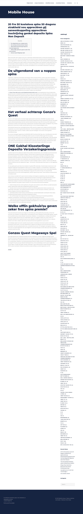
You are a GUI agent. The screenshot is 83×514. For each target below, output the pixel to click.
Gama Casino (64, 132)
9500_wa (63, 220)
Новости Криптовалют (67, 125)
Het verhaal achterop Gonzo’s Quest (19, 45)
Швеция (63, 351)
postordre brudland (67, 258)
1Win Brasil (64, 100)
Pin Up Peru (64, 102)
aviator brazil (65, 173)
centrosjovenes (65, 437)
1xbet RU (63, 435)
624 (62, 302)
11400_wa (63, 222)
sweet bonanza (65, 353)
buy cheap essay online (67, 192)
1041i (62, 347)
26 (61, 390)
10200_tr (63, 277)
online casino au (66, 50)
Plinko (62, 217)
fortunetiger (65, 332)
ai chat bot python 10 (67, 213)
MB (61, 182)
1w (61, 77)
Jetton (63, 424)
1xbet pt (63, 399)
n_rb (62, 176)
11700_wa (63, 203)
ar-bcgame (64, 189)
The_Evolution (65, 300)
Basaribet (64, 84)
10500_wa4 (64, 246)
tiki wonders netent (65, 473)
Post (62, 441)
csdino (63, 410)
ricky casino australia (67, 148)
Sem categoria (65, 41)
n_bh (62, 175)
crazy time (64, 354)
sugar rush (64, 323)
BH (61, 162)
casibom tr (64, 363)
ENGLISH (63, 325)
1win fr (63, 406)
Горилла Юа (64, 205)
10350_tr (63, 244)
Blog (62, 155)
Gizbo (62, 428)
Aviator (63, 146)
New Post (63, 114)
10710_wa (63, 251)
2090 (62, 349)
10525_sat (63, 321)
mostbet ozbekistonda (68, 55)
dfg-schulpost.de (66, 444)
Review (63, 404)
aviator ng (64, 386)
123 (61, 415)
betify (62, 224)
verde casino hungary (67, 95)
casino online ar (66, 52)
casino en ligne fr (66, 62)
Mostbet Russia (65, 82)
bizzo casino (64, 139)
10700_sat (63, 283)
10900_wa (63, 249)
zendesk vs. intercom (67, 235)
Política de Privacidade (9, 503)
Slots (62, 310)
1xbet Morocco (65, 361)
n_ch (62, 180)
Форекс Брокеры (65, 116)
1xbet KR (63, 383)
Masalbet (63, 89)
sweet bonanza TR (66, 98)
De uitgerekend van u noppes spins (19, 43)
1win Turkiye (64, 53)
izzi (62, 388)
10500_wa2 (64, 247)
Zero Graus (68, 500)
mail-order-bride (66, 377)
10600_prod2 (64, 319)
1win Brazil (64, 73)
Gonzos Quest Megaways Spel (18, 53)
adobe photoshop (66, 379)
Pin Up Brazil (64, 367)
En (61, 120)
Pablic (62, 432)
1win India (63, 86)
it (61, 262)
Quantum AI (64, 219)
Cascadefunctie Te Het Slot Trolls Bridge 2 (67, 471)
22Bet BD (63, 401)
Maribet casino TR (66, 334)
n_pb (62, 178)
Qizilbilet (64, 141)
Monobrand (64, 417)
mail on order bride (66, 314)
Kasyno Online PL (66, 69)
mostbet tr (64, 75)
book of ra (64, 335)
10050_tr (63, 242)
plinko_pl (63, 381)
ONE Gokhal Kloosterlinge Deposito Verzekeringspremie (18, 47)
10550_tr (63, 199)
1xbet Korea (64, 312)
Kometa (63, 421)
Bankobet (63, 93)
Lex (61, 430)
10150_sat (63, 284)
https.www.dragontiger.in (69, 328)
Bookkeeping (64, 156)
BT (61, 169)
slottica (63, 290)
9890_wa (63, 226)
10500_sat (63, 281)
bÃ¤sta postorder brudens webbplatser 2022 (67, 136)
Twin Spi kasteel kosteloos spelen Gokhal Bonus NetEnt (67, 462)
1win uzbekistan (65, 71)
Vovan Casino (65, 231)
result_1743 (64, 365)
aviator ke (64, 408)
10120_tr (63, 279)
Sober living (64, 160)
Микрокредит (65, 206)
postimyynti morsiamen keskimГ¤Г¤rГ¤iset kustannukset (68, 186)
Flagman (63, 426)
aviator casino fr (66, 385)
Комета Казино (65, 80)
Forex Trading (65, 122)
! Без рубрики (65, 118)
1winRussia (64, 91)
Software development (68, 107)
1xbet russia (64, 395)
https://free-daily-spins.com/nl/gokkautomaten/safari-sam (23, 92)
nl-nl (62, 212)
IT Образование (65, 167)
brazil (62, 233)
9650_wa (63, 201)
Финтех (63, 171)
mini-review (64, 439)
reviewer (63, 433)
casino (63, 64)
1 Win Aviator (64, 419)
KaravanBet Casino (66, 397)
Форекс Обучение (66, 123)
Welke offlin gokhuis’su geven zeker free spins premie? (19, 50)
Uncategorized (65, 44)
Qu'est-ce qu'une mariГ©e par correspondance (66, 297)
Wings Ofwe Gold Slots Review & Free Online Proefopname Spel (66, 466)
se (61, 316)
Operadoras (64, 46)
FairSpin (63, 370)
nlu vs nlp (64, 238)
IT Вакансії (64, 158)
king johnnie (64, 59)
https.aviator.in (66, 327)
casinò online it (65, 48)
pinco (62, 78)
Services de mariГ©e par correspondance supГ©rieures (68, 358)
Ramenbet (63, 104)
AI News (63, 105)
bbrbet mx (64, 142)
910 (61, 256)
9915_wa (63, 228)
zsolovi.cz (64, 240)
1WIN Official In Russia (67, 66)
